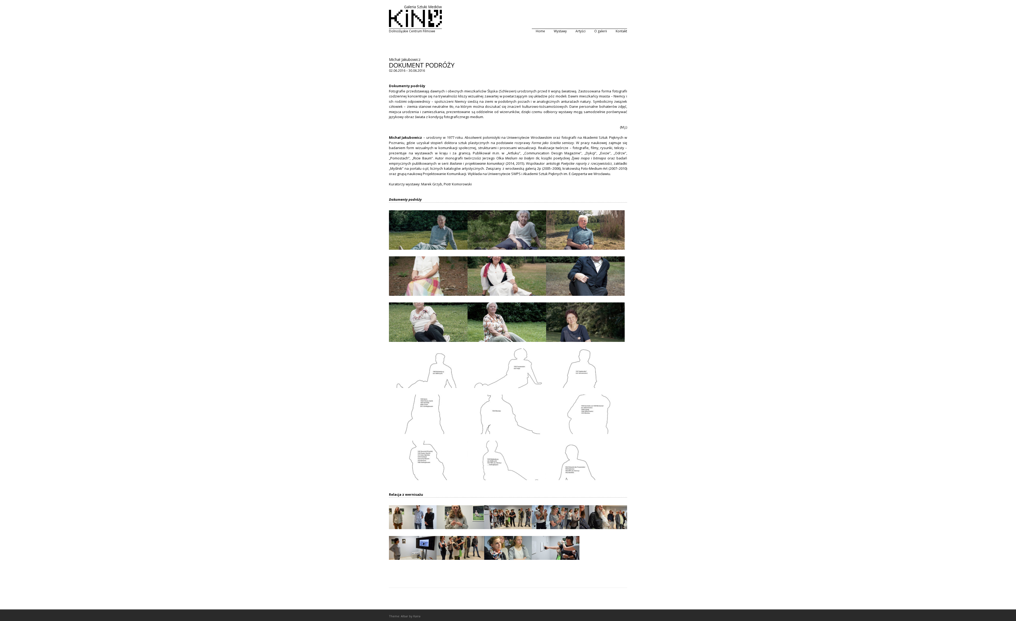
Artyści (580, 31)
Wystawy (560, 31)
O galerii (600, 31)
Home (540, 31)
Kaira (416, 616)
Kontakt (621, 31)
